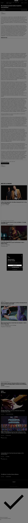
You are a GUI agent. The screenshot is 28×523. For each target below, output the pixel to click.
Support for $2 (15, 265)
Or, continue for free (14, 269)
